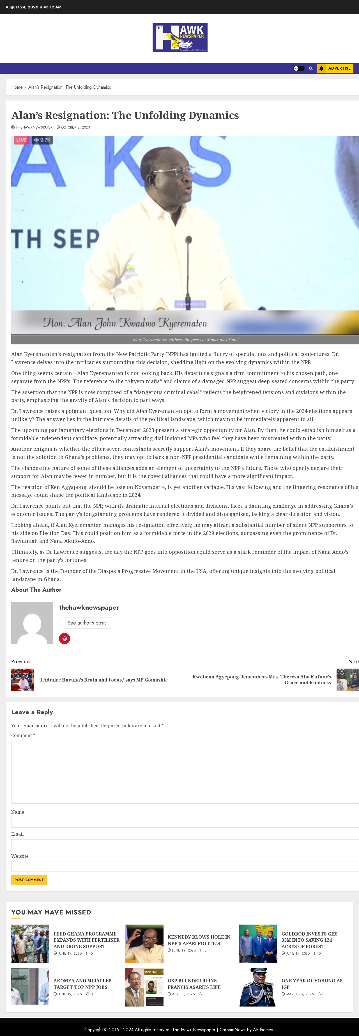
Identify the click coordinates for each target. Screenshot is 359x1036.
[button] (310, 68)
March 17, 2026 (300, 994)
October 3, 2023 (75, 127)
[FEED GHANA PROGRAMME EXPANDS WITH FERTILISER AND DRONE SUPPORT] (30, 944)
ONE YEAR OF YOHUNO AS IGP (312, 984)
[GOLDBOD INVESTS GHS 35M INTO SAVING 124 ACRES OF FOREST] (258, 944)
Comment (23, 735)
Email (17, 834)
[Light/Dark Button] (299, 68)
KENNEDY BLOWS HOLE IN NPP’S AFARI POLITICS (199, 940)
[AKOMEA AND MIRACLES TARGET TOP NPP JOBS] (30, 987)
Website (20, 856)
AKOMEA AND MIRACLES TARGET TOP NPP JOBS (83, 984)
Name (17, 812)
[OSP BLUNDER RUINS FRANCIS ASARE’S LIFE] (144, 987)
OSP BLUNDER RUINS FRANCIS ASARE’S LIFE (194, 984)
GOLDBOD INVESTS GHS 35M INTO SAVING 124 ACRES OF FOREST (310, 940)
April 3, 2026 (183, 994)
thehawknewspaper (34, 127)
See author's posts (87, 622)
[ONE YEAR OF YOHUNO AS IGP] (258, 987)
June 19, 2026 (70, 954)
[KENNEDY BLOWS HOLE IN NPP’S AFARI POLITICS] (144, 944)
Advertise (339, 68)
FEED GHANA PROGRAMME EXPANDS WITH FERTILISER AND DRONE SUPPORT (86, 940)
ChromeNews (233, 1029)
